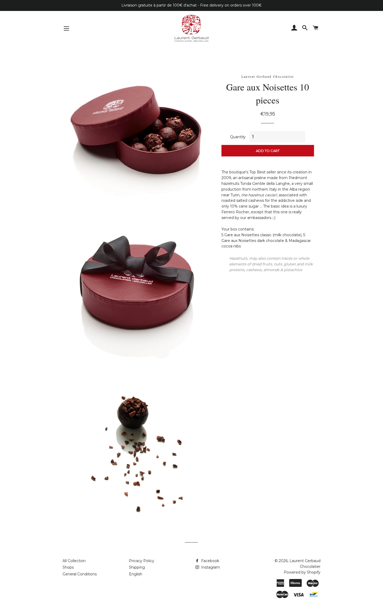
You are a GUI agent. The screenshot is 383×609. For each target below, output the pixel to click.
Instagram (210, 567)
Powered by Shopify (302, 572)
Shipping (137, 567)
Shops (68, 567)
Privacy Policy (141, 560)
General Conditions (80, 574)
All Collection (74, 560)
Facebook (209, 560)
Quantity (238, 137)
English (135, 574)
